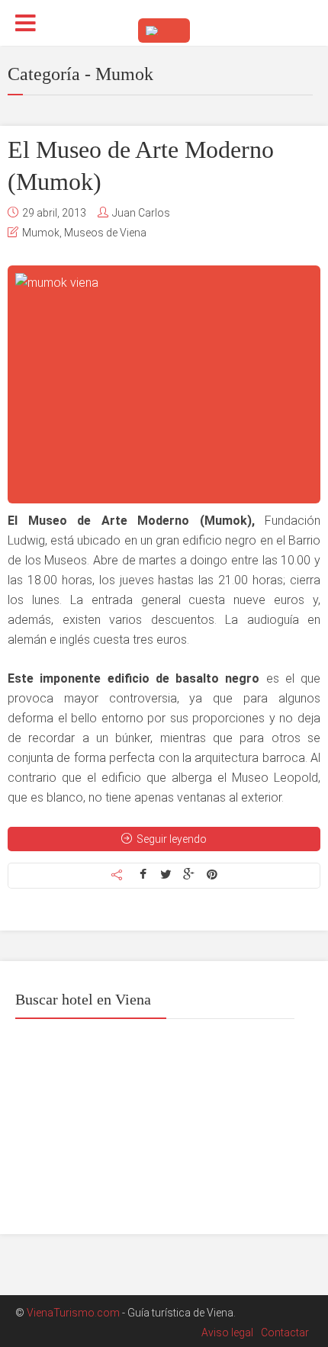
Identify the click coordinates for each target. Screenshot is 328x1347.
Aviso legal (227, 1332)
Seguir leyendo (172, 839)
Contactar (285, 1332)
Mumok (40, 233)
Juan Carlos (141, 213)
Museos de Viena (105, 233)
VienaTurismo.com (73, 1313)
